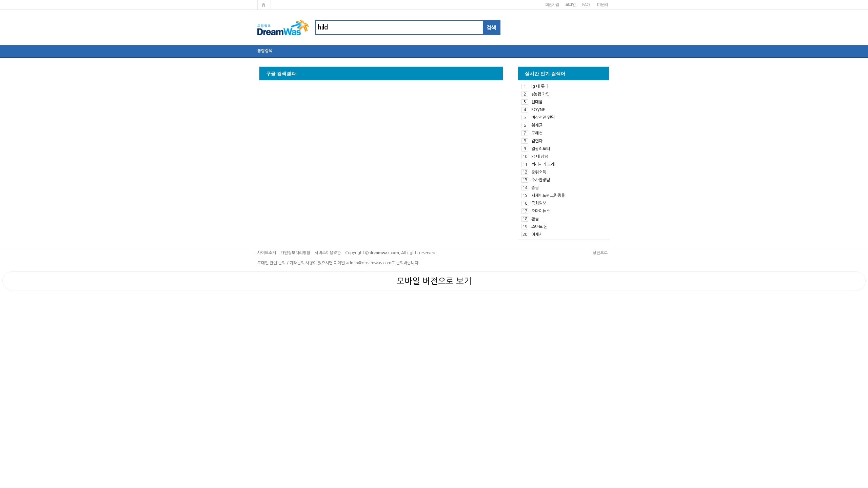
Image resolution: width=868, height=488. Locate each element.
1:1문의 (601, 5)
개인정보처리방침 (295, 253)
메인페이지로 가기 (264, 4)
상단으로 (600, 253)
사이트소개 (266, 253)
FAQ (585, 5)
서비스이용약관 (328, 253)
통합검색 (264, 51)
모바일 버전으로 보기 (434, 281)
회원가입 (551, 5)
